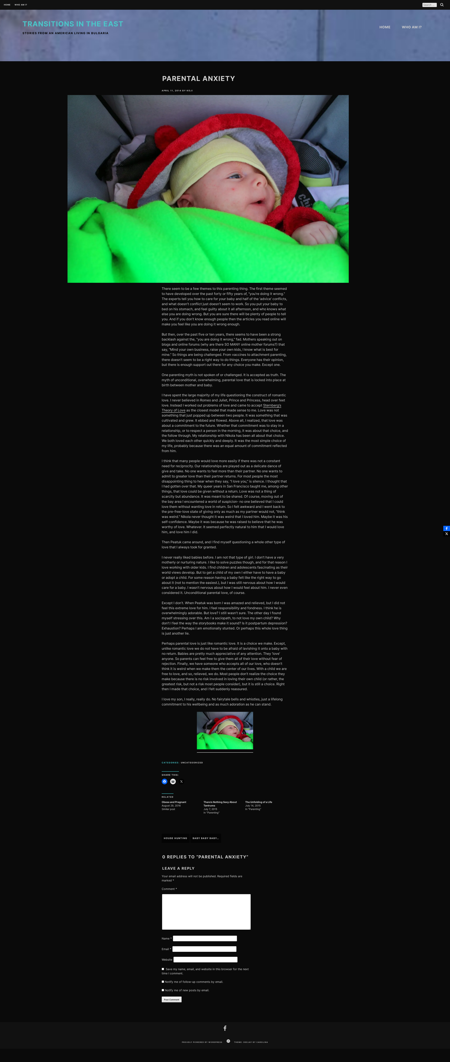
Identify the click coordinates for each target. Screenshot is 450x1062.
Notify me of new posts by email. (187, 990)
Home (7, 5)
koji (190, 90)
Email (166, 949)
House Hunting (175, 838)
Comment (169, 889)
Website (167, 959)
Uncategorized (192, 762)
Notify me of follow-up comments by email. (194, 982)
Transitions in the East (73, 24)
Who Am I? (21, 5)
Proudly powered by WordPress (202, 1042)
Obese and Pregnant (174, 802)
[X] (446, 533)
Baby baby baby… (206, 838)
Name (167, 938)
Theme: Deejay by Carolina (251, 1042)
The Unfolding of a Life (258, 802)
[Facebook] (446, 528)
